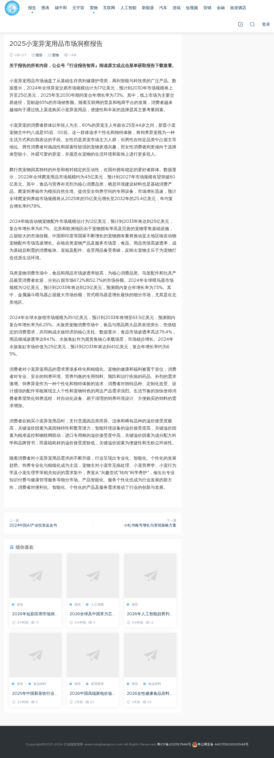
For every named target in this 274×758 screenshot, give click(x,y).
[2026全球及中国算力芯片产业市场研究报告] (93, 576)
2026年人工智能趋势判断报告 (150, 614)
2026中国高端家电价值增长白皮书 (93, 694)
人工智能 (128, 8)
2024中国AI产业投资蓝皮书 (33, 525)
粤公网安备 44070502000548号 (223, 744)
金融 (221, 8)
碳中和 (61, 8)
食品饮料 (39, 683)
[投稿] (240, 24)
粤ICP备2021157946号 (174, 744)
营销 (207, 8)
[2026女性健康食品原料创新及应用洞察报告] (150, 655)
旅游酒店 (238, 8)
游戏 (177, 8)
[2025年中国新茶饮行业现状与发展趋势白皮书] (35, 655)
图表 (45, 8)
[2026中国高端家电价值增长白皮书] (93, 655)
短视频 (192, 8)
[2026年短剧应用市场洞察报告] (35, 576)
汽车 (163, 8)
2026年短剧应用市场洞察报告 (35, 614)
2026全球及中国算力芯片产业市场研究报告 (93, 614)
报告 (32, 8)
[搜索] (252, 24)
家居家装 (97, 683)
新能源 (148, 8)
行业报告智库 (12, 8)
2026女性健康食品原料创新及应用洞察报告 (150, 694)
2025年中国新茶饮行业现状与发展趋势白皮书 (35, 694)
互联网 (109, 8)
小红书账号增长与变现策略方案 (150, 525)
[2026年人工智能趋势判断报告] (150, 576)
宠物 (94, 8)
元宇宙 (78, 8)
